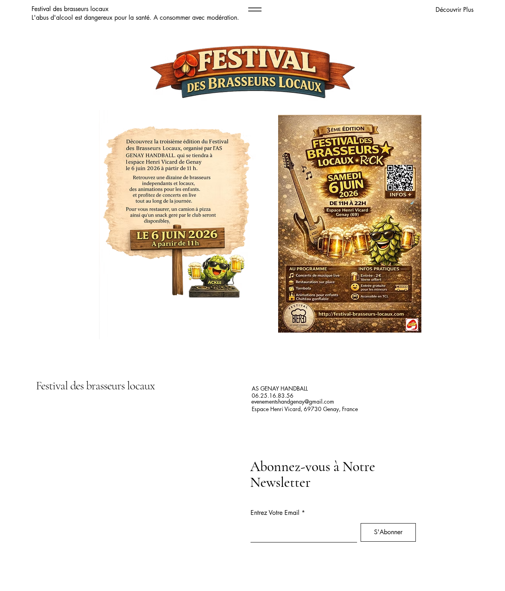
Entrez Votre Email (275, 513)
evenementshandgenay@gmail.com (292, 401)
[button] (432, 10)
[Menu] (255, 9)
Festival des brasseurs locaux (95, 385)
